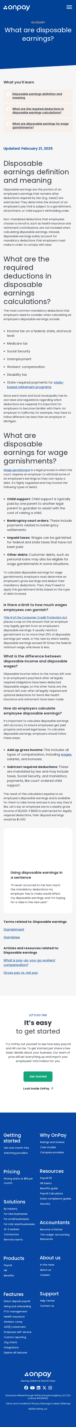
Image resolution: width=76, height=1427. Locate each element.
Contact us (47, 1306)
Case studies (48, 1147)
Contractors (11, 1234)
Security (45, 1204)
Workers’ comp (13, 1322)
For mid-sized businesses (19, 1224)
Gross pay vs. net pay (21, 972)
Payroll (8, 1265)
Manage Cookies (50, 1403)
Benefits (9, 1275)
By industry (10, 1209)
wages (66, 754)
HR (5, 1270)
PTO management (15, 1311)
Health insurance (14, 1316)
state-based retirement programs (35, 384)
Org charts (10, 1342)
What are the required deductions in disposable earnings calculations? (38, 110)
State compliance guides (55, 1198)
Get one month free (16, 1148)
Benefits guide (49, 1188)
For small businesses (16, 1219)
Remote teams (13, 1239)
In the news (47, 1264)
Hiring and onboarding (17, 1306)
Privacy (36, 1403)
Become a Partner (51, 1229)
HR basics (46, 1183)
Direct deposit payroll (17, 1301)
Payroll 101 (46, 1178)
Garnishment (14, 929)
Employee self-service (17, 1332)
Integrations (11, 1347)
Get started (38, 1076)
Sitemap (65, 1403)
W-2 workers (11, 1229)
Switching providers (16, 1153)
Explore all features (15, 1352)
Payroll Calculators (51, 1193)
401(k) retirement (15, 1327)
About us (45, 1270)
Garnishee (12, 937)
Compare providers (52, 1152)
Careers (45, 1275)
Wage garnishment (17, 470)
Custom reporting (15, 1337)
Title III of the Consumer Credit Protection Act (35, 617)
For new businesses (16, 1214)
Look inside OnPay (36, 1089)
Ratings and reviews (52, 1142)
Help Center (47, 1300)
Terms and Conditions (18, 1403)
